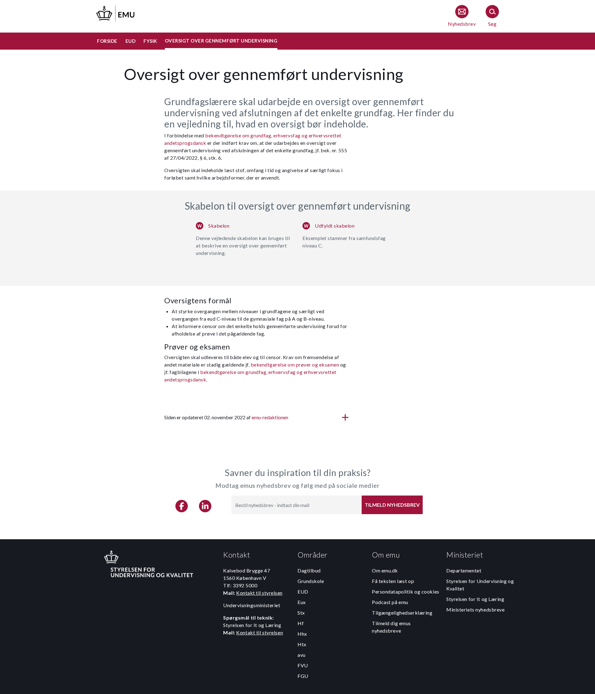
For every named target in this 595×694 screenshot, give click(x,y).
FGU (303, 676)
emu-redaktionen (270, 417)
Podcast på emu (390, 602)
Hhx (302, 634)
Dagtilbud (309, 570)
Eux (302, 602)
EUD (303, 591)
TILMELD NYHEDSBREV (392, 505)
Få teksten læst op (393, 581)
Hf (301, 623)
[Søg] (492, 16)
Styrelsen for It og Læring (475, 599)
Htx (302, 644)
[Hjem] (116, 13)
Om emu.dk (385, 570)
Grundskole (311, 581)
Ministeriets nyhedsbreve (475, 609)
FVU (303, 665)
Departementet (463, 570)
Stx (301, 613)
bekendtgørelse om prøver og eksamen (295, 364)
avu (302, 655)
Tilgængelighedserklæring (402, 613)
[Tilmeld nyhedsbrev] (462, 16)
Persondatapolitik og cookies (405, 591)
